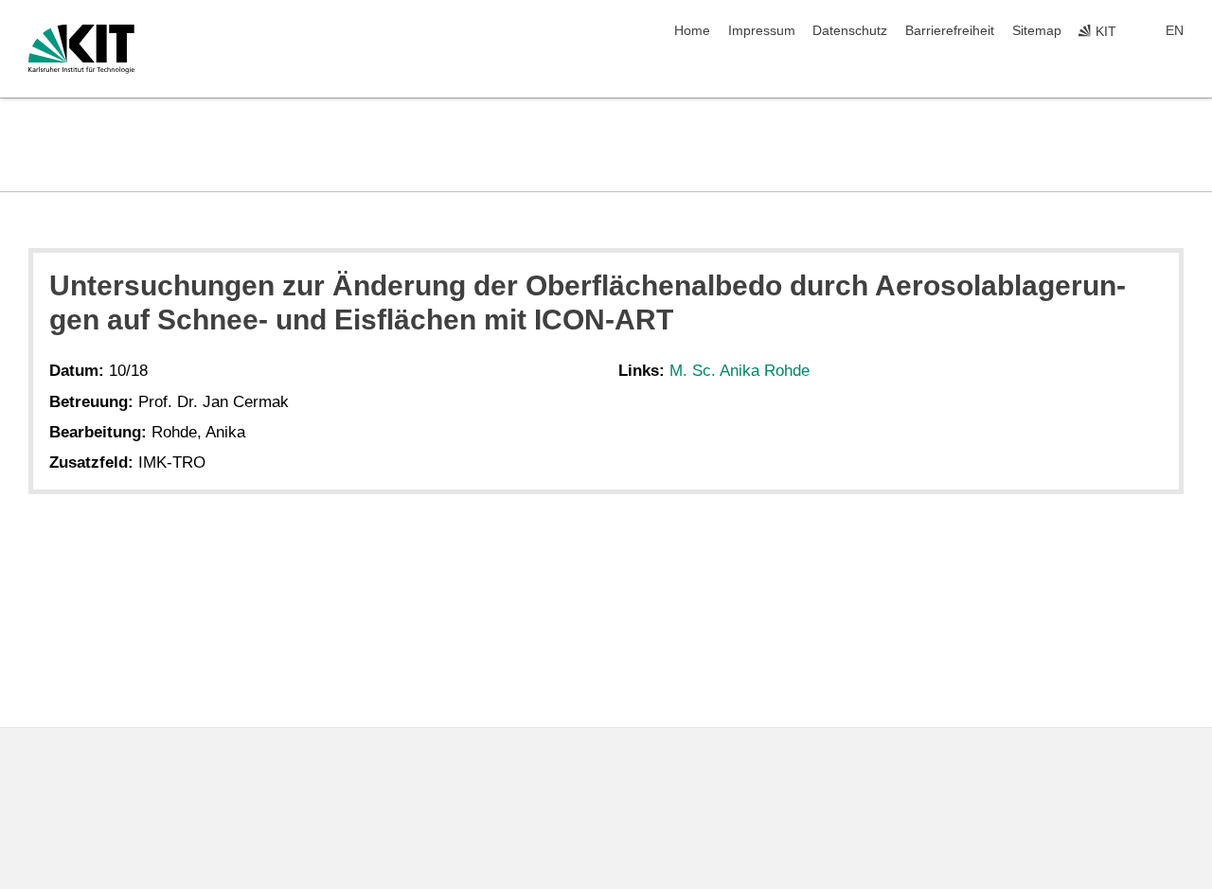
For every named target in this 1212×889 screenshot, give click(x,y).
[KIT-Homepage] (81, 49)
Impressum (761, 31)
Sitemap (1036, 31)
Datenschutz (849, 31)
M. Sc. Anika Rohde (739, 371)
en (1175, 31)
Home (692, 31)
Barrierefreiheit (949, 31)
